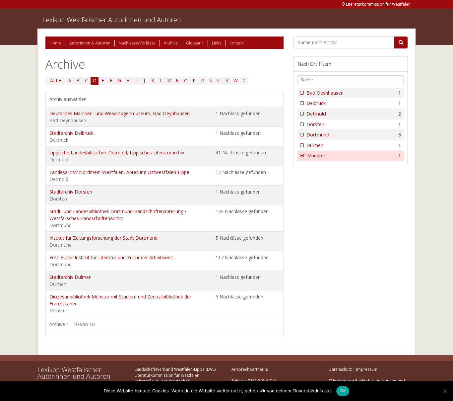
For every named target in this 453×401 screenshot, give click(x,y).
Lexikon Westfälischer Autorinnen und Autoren (111, 19)
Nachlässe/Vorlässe (137, 43)
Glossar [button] (193, 43)
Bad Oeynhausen (353, 93)
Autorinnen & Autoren (89, 43)
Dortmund (353, 134)
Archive (171, 43)
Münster (354, 155)
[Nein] (444, 391)
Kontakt (236, 43)
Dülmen (353, 145)
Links (216, 43)
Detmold (353, 114)
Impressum (366, 369)
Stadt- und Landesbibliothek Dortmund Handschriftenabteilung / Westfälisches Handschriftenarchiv (117, 218)
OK (343, 390)
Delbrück (353, 103)
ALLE (55, 80)
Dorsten (353, 124)
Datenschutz (340, 369)
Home (55, 43)
